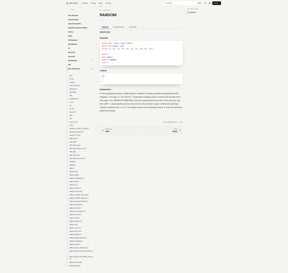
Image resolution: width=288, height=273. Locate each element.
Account (108, 3)
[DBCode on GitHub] (205, 3)
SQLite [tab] (105, 27)
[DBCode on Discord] (209, 3)
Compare (84, 3)
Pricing (93, 3)
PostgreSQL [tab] (119, 27)
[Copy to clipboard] (180, 43)
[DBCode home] (72, 3)
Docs (100, 3)
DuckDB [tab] (132, 27)
